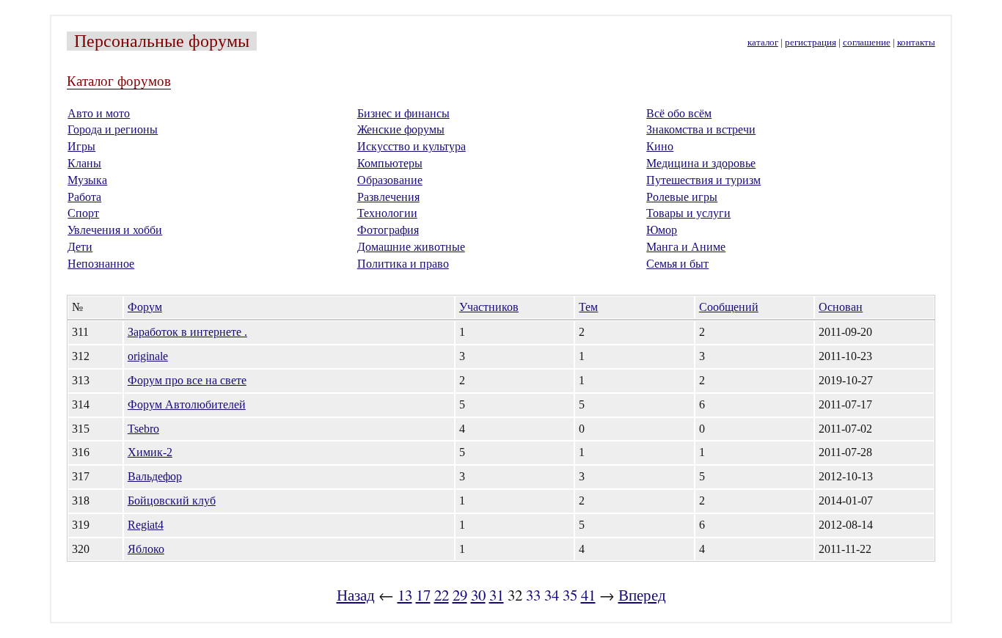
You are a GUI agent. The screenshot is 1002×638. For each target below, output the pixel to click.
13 (405, 594)
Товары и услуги (688, 213)
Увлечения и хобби (114, 230)
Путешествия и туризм (703, 180)
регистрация (810, 42)
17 (423, 594)
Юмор (661, 230)
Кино (659, 146)
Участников (489, 307)
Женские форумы (401, 129)
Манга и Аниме (685, 247)
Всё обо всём (679, 113)
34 (551, 594)
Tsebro (143, 428)
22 (441, 594)
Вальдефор (155, 476)
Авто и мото (98, 113)
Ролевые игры (681, 197)
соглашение (867, 42)
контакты (916, 42)
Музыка (87, 180)
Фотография (388, 230)
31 (496, 594)
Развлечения (388, 197)
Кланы (84, 163)
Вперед (642, 594)
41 (588, 594)
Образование (390, 180)
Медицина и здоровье (701, 163)
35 (570, 594)
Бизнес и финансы (403, 113)
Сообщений (728, 307)
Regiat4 (146, 524)
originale (148, 356)
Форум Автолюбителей (187, 404)
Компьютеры (390, 163)
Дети (79, 247)
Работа (84, 197)
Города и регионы (112, 129)
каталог (762, 42)
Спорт (83, 213)
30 (478, 594)
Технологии (387, 213)
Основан (841, 307)
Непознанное (100, 263)
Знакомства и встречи (701, 129)
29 (460, 594)
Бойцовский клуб (172, 500)
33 (533, 594)
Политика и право (403, 263)
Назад (356, 594)
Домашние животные (411, 247)
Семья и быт (677, 263)
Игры (81, 146)
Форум (145, 307)
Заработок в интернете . (187, 332)
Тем (588, 307)
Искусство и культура (411, 146)
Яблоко (146, 549)
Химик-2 (150, 452)
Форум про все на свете (187, 380)
